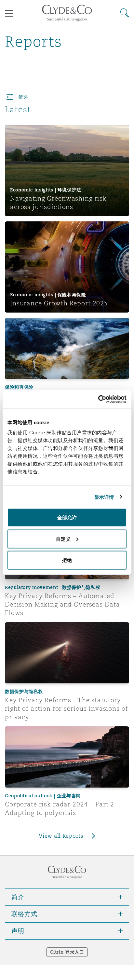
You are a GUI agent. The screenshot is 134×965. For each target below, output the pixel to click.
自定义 (63, 538)
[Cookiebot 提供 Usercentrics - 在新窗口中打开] (98, 399)
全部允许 (67, 517)
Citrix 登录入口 (67, 952)
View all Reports (61, 835)
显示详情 (104, 496)
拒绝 (67, 560)
